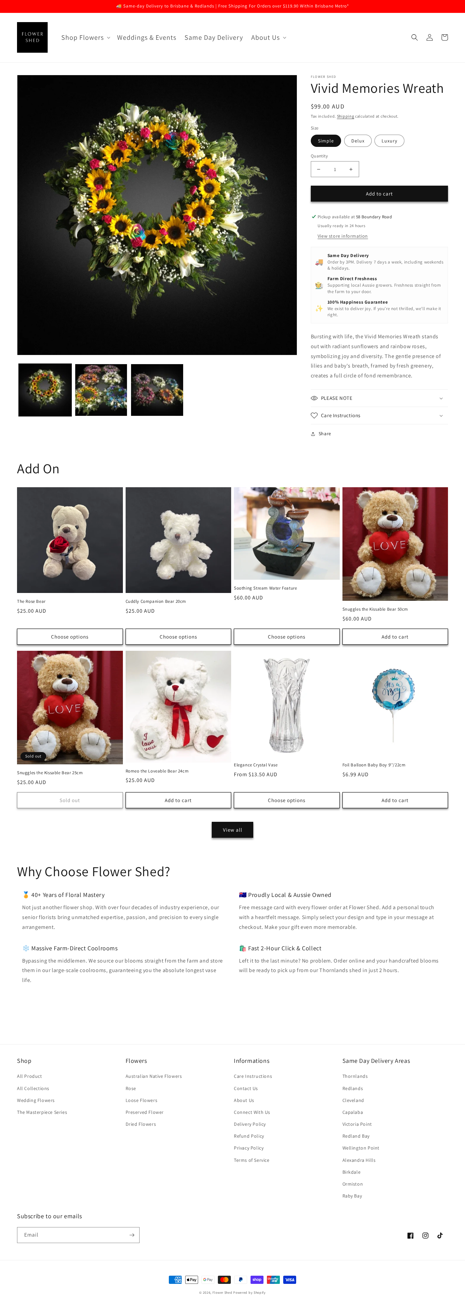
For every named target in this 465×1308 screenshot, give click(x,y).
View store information (343, 236)
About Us (244, 1100)
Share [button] (325, 433)
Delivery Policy (250, 1124)
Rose (131, 1088)
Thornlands (355, 1076)
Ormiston (352, 1184)
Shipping (345, 116)
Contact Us (246, 1088)
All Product (29, 1076)
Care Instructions (253, 1076)
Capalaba (352, 1112)
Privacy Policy (248, 1148)
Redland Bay (356, 1136)
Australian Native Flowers (154, 1076)
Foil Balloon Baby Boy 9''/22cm (374, 765)
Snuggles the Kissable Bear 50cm (375, 609)
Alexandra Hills (359, 1160)
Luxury (389, 141)
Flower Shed (222, 1292)
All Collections (33, 1088)
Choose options (70, 636)
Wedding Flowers (36, 1100)
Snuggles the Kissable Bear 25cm (50, 773)
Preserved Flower (145, 1112)
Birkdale (351, 1172)
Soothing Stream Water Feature (265, 588)
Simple (326, 141)
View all (232, 830)
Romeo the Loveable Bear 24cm (157, 771)
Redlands (352, 1088)
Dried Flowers (141, 1124)
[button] (85, 37)
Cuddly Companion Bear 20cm (156, 601)
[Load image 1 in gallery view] (45, 390)
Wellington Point (361, 1148)
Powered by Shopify (249, 1292)
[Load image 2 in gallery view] (101, 390)
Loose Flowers (142, 1100)
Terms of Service (252, 1160)
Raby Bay (352, 1196)
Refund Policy (249, 1136)
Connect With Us (252, 1112)
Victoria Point (357, 1124)
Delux (358, 141)
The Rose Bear (31, 601)
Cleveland (353, 1100)
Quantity (319, 156)
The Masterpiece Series (42, 1112)
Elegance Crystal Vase (256, 765)
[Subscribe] (131, 1235)
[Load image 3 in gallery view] (157, 390)
